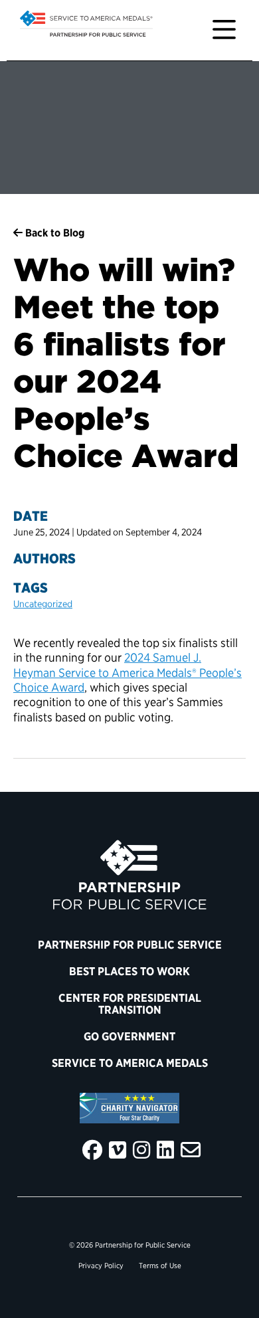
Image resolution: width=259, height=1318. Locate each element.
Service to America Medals (130, 1063)
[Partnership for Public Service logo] (129, 874)
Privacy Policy (101, 1265)
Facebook (92, 1150)
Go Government (129, 1036)
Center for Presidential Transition (129, 1003)
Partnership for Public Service (130, 944)
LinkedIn (165, 1150)
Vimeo (118, 1150)
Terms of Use (160, 1265)
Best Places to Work (129, 971)
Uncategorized (42, 603)
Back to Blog (53, 233)
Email (190, 1150)
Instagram (141, 1150)
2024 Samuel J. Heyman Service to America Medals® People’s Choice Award (127, 672)
